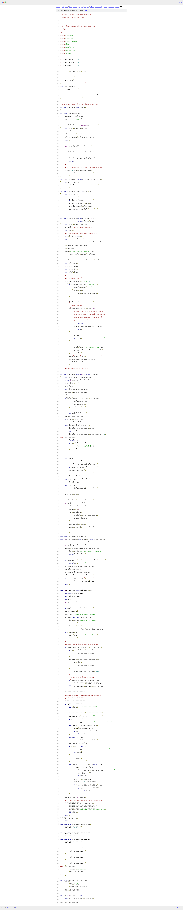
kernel (58, 7)
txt (177, 907)
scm (66, 7)
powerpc (111, 7)
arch (105, 7)
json (180, 907)
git (79, 7)
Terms (16, 907)
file (86, 10)
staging (86, 7)
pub (63, 7)
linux (70, 7)
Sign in (180, 2)
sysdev (117, 7)
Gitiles (8, 907)
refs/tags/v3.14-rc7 (96, 7)
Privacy (12, 907)
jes (82, 7)
